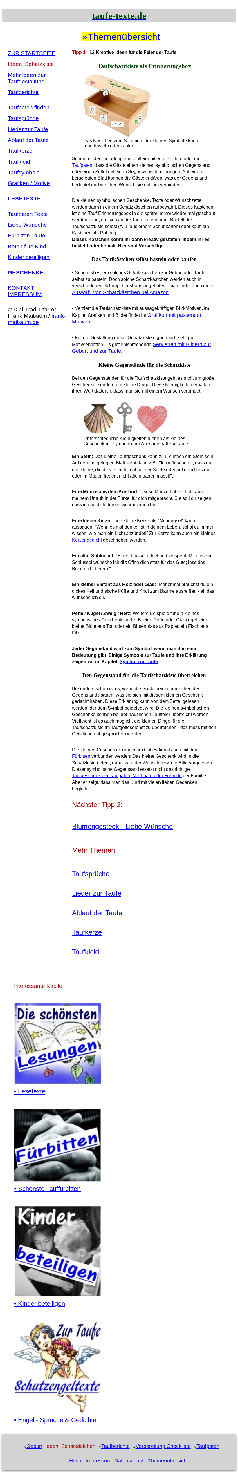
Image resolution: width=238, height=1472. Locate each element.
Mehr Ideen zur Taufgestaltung (27, 78)
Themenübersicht (168, 1461)
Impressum (98, 1461)
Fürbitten (81, 756)
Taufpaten (82, 165)
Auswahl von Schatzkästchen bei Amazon (120, 292)
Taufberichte (23, 92)
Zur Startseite (31, 53)
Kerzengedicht (87, 540)
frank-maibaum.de (37, 319)
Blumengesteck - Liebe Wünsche (122, 826)
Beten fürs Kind (27, 246)
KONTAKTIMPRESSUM (25, 291)
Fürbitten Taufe (26, 235)
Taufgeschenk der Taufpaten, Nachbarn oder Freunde (127, 775)
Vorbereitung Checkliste (163, 1446)
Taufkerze (20, 151)
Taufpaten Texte (28, 214)
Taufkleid (19, 162)
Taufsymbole (24, 172)
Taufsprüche (23, 118)
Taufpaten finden (29, 107)
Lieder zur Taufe (28, 129)
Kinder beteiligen (29, 257)
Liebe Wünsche (27, 225)
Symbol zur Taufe (139, 661)
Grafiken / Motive (29, 183)
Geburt (34, 1446)
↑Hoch (73, 1461)
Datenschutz (128, 1461)
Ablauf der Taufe (28, 140)
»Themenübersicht (119, 36)
